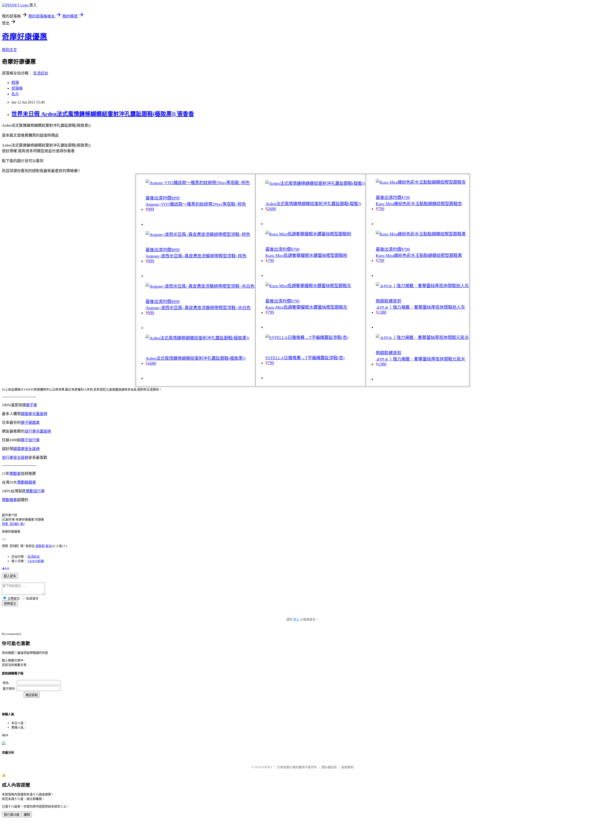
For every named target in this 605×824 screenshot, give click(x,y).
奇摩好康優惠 (24, 36)
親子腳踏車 (30, 423)
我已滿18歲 (11, 814)
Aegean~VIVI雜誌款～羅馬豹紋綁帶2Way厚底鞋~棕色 (196, 204)
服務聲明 (347, 767)
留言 (48, 546)
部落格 (17, 88)
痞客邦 (40, 546)
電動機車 (9, 500)
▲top (5, 568)
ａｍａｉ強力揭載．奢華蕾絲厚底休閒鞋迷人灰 (420, 307)
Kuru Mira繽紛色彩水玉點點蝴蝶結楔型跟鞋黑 (419, 255)
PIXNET (267, 767)
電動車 (15, 474)
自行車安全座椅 (15, 457)
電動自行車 (35, 491)
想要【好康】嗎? (13, 524)
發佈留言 (10, 603)
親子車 (31, 405)
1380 (382, 312)
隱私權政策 (329, 767)
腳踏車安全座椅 (26, 449)
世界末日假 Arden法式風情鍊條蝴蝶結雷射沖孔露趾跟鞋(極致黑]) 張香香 (102, 114)
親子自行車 (30, 440)
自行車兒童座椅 (38, 431)
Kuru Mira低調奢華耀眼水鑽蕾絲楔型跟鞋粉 (306, 255)
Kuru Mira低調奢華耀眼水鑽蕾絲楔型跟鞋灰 (306, 307)
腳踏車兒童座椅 (34, 414)
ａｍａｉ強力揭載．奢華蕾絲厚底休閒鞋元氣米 (420, 359)
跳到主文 (9, 50)
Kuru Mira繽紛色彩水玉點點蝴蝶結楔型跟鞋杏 (419, 203)
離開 (27, 814)
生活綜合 (40, 73)
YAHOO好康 (35, 561)
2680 (152, 363)
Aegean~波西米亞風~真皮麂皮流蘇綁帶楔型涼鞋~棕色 (196, 256)
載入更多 (10, 576)
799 (271, 260)
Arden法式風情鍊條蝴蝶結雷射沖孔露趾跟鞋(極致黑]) (196, 358)
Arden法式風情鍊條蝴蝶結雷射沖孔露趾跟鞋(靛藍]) (313, 203)
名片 (15, 94)
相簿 (15, 83)
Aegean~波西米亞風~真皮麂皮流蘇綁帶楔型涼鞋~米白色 (198, 307)
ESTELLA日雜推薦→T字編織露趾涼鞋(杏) (305, 358)
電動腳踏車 (26, 482)
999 (151, 209)
